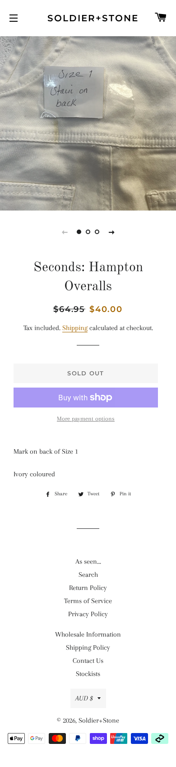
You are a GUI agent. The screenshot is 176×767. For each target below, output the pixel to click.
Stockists (88, 674)
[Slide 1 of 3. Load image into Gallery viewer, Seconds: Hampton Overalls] (78, 231)
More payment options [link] (86, 418)
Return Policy (88, 588)
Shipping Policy (88, 647)
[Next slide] (111, 232)
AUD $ (84, 698)
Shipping (75, 328)
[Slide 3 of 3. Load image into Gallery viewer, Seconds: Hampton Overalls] (97, 231)
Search (88, 574)
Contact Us (88, 661)
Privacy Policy (88, 614)
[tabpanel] (88, 122)
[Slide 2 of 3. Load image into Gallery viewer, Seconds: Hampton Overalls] (88, 231)
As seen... (88, 561)
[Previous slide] (64, 232)
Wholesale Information (88, 634)
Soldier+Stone (88, 18)
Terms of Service (88, 601)
